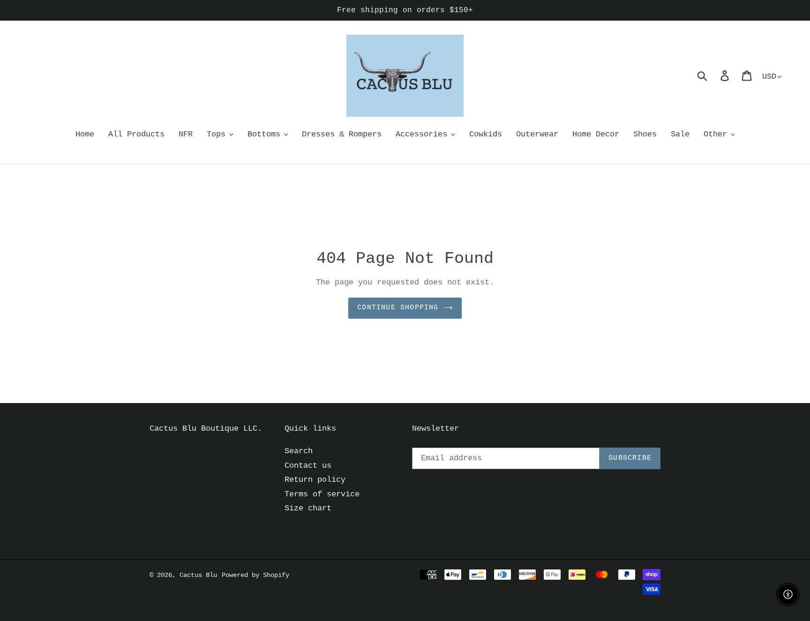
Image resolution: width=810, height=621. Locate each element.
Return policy (315, 479)
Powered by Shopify (255, 575)
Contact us (308, 465)
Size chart (308, 508)
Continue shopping (397, 308)
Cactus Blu (198, 575)
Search (299, 451)
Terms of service (322, 494)
